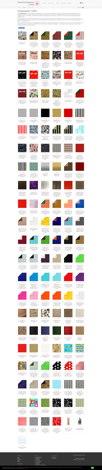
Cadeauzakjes (37, 458)
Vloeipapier (37, 459)
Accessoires (37, 463)
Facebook (54, 457)
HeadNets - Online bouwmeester (79, 459)
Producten (19, 459)
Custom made (37, 460)
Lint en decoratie (38, 461)
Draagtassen (37, 462)
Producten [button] (51, 3)
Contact (69, 3)
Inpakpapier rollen (30, 7)
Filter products (21, 27)
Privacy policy (19, 463)
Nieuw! (57, 3)
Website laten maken (79, 458)
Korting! (63, 3)
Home (44, 3)
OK (92, 467)
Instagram (54, 458)
